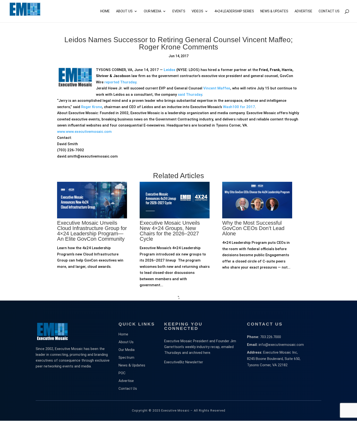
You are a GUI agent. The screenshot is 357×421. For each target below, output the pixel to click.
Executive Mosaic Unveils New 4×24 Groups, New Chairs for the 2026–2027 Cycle (170, 231)
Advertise (126, 381)
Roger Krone (91, 107)
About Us (124, 11)
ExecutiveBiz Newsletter (183, 362)
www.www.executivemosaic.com (84, 131)
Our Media (152, 11)
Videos (197, 11)
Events (178, 11)
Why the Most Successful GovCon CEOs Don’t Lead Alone (253, 228)
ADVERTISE (303, 11)
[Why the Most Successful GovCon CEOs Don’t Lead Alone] (257, 234)
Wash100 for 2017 (239, 107)
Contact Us (329, 11)
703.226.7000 (270, 337)
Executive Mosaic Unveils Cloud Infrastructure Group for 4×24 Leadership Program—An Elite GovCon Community (92, 231)
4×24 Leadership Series (234, 11)
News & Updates (274, 11)
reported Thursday (120, 82)
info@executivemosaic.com (281, 344)
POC (122, 373)
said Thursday (190, 94)
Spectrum (126, 357)
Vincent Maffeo (216, 88)
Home (105, 11)
